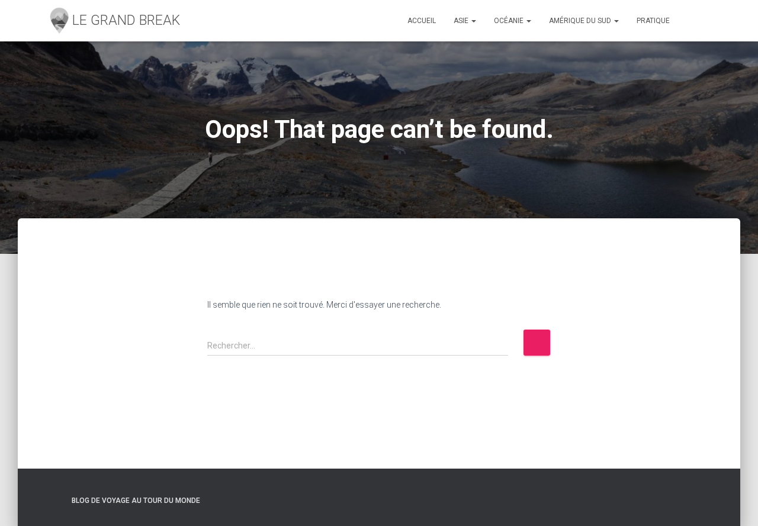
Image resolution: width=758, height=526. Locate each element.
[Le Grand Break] (113, 21)
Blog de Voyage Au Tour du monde (136, 500)
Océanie (509, 21)
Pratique (653, 21)
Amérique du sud (581, 21)
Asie (462, 21)
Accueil (421, 21)
